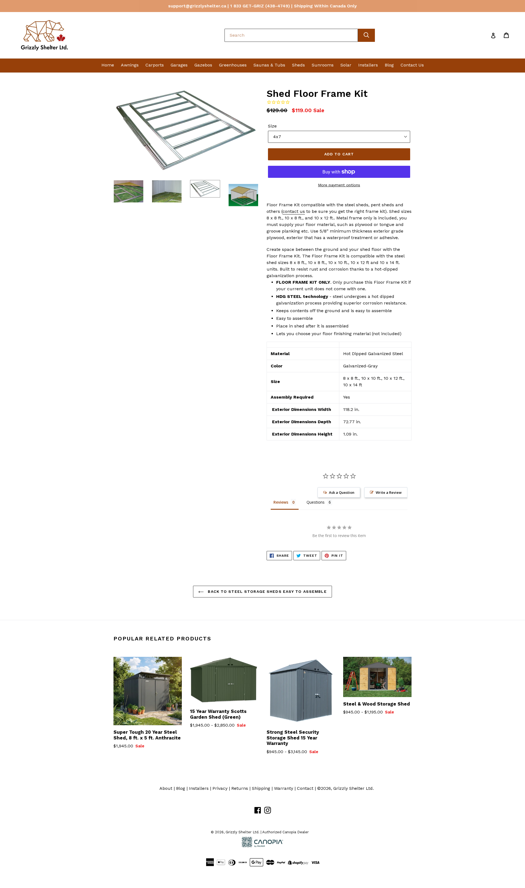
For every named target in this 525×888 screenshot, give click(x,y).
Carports (154, 65)
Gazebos (203, 65)
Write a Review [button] (389, 492)
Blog (389, 65)
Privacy (220, 788)
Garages (179, 65)
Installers (368, 65)
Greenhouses (233, 65)
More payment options (339, 185)
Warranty (283, 788)
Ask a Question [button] (341, 492)
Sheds (298, 65)
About (165, 788)
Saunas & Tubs (269, 65)
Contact (305, 788)
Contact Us (412, 65)
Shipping (261, 788)
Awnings (130, 65)
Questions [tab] (316, 502)
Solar (345, 65)
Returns (239, 788)
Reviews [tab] (280, 502)
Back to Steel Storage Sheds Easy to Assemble (266, 591)
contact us (293, 211)
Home (107, 65)
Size (272, 126)
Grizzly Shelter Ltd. (353, 788)
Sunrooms (323, 65)
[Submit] (366, 35)
